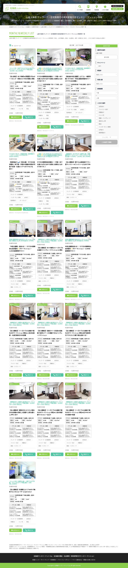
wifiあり (101, 130)
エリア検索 (80, 10)
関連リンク (36, 559)
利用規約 (53, 559)
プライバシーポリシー (64, 559)
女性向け (101, 106)
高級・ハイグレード (105, 118)
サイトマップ (45, 559)
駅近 (100, 124)
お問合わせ (16, 117)
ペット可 (101, 115)
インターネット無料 (105, 127)
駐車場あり (102, 133)
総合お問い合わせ (117, 9)
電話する (30, 117)
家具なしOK (102, 121)
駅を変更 (106, 57)
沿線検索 (88, 10)
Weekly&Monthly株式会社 (77, 125)
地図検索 (96, 10)
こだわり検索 (105, 10)
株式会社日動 (18, 121)
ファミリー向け (103, 109)
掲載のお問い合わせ (89, 559)
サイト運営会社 (77, 559)
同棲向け (101, 112)
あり (100, 66)
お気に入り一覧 (118, 6)
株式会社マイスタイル (48, 130)
